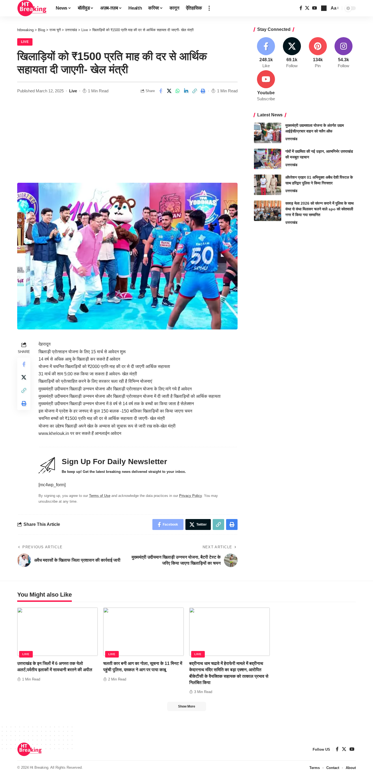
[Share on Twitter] (169, 91)
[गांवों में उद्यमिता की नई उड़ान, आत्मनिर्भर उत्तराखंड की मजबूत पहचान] (267, 159)
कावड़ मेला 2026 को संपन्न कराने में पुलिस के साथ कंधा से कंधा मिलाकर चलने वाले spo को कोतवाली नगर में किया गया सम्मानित (319, 209)
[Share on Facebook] (160, 91)
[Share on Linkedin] (186, 91)
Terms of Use (99, 496)
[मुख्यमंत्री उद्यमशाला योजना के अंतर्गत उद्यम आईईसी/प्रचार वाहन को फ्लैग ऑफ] (267, 133)
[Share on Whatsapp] (177, 91)
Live (25, 41)
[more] (209, 8)
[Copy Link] (194, 91)
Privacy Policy (190, 496)
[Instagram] (343, 53)
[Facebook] (301, 8)
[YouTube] (314, 8)
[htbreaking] (32, 8)
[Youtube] (266, 86)
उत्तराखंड (291, 139)
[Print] (203, 91)
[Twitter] (307, 8)
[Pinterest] (318, 53)
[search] (324, 8)
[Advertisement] (127, 142)
